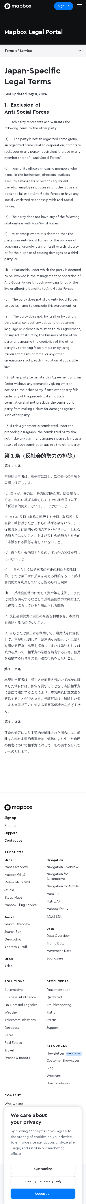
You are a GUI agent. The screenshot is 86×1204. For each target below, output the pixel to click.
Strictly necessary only (43, 1181)
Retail (8, 1035)
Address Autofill (16, 947)
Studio (9, 890)
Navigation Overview (63, 867)
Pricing (10, 825)
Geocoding (12, 939)
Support (10, 833)
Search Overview (17, 924)
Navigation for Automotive (57, 876)
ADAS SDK (54, 916)
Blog (50, 1068)
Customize (43, 1169)
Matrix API (54, 901)
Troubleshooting (59, 1005)
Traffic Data (56, 943)
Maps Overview (16, 867)
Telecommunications (20, 1020)
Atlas (8, 966)
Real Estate (13, 1042)
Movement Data (59, 951)
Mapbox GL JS (14, 875)
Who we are (13, 1104)
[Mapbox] (17, 6)
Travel (9, 1050)
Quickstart (54, 997)
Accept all (43, 1193)
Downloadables (58, 1083)
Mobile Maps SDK (17, 882)
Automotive (13, 989)
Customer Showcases (63, 1060)
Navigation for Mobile (63, 886)
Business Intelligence (20, 997)
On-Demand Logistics (20, 1005)
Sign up (63, 6)
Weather (11, 1012)
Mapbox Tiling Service (20, 905)
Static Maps (13, 897)
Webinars (54, 1076)
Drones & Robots (17, 1058)
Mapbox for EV (58, 909)
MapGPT (53, 894)
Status (51, 1020)
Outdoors (11, 1027)
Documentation (58, 989)
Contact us (13, 840)
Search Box (12, 931)
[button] (43, 51)
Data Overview (58, 935)
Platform (53, 1012)
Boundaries (55, 958)
